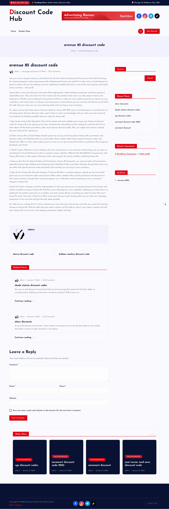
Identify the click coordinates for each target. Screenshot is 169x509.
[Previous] (150, 433)
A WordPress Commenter (125, 154)
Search (120, 69)
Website (12, 398)
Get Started (152, 31)
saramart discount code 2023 (127, 122)
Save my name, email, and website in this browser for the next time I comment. (47, 410)
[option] (30, 457)
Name (12, 386)
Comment (14, 365)
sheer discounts (121, 104)
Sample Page (24, 31)
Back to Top (153, 503)
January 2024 (123, 180)
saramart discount (123, 128)
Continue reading (23, 301)
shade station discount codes (127, 110)
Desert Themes (15, 505)
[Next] (154, 433)
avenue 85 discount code (88, 51)
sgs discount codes (123, 116)
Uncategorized (27, 71)
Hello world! (145, 154)
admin (16, 71)
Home (13, 31)
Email (63, 386)
